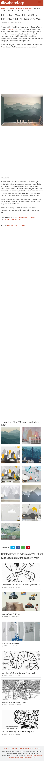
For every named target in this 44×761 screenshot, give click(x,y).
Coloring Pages (8, 587)
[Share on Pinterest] (28, 547)
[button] (39, 2)
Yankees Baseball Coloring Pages (14, 702)
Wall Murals (5, 23)
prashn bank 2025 (30, 757)
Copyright (21, 748)
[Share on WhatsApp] (23, 547)
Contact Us (13, 748)
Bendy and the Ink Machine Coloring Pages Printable (21, 585)
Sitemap (6, 748)
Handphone (23, 217)
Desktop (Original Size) (13, 220)
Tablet (33, 217)
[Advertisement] (22, 72)
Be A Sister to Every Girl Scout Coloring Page (18, 731)
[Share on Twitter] (12, 547)
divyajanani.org (12, 3)
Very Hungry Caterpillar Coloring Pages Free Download (21, 673)
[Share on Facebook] (18, 547)
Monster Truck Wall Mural (11, 614)
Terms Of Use (29, 748)
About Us (37, 748)
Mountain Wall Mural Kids (16, 225)
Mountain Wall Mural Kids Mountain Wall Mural (16, 442)
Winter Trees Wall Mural (10, 643)
